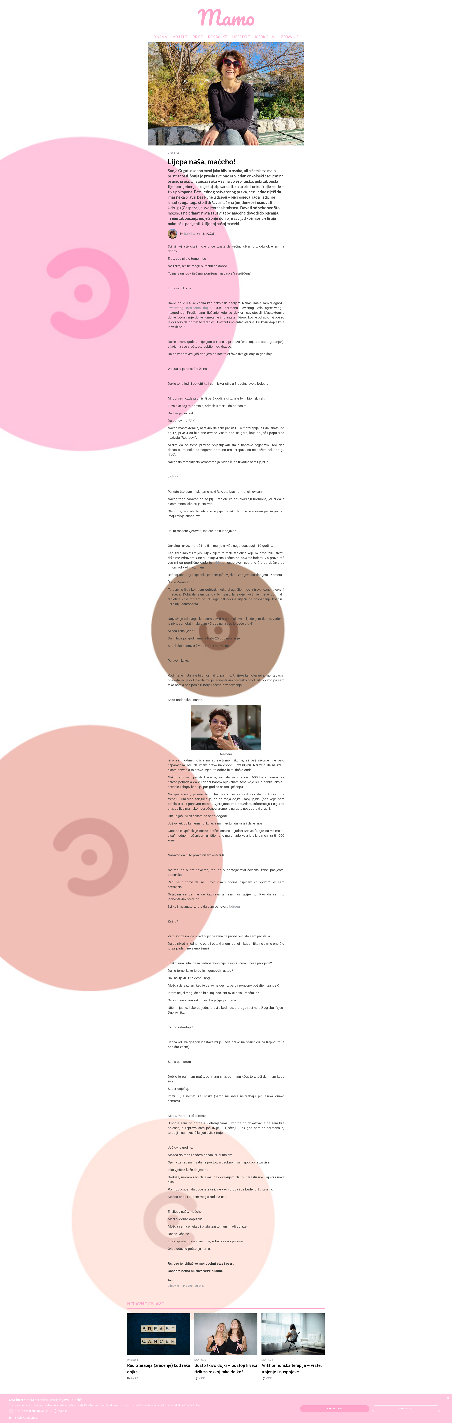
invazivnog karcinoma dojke (189, 308)
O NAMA (160, 37)
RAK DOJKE (217, 37)
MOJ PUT (179, 37)
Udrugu (234, 906)
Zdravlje (199, 1285)
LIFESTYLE (241, 37)
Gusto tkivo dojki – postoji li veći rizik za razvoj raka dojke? (225, 1368)
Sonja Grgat (190, 233)
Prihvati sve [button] (334, 1408)
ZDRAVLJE (290, 37)
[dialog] (226, 1408)
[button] (104, 1417)
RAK (191, 421)
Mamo (134, 1378)
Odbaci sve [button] (406, 1408)
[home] (226, 17)
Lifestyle (173, 1285)
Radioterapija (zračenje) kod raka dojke (158, 1368)
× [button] (448, 1398)
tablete (218, 563)
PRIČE (198, 37)
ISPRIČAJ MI (265, 37)
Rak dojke (187, 1285)
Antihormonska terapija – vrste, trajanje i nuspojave (291, 1368)
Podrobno (195, 1405)
